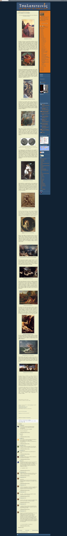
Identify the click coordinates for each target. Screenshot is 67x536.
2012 (41, 67)
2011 (41, 68)
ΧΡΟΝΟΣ (42, 174)
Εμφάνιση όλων (48, 134)
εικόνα (30, 148)
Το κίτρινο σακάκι (43, 55)
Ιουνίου (43, 44)
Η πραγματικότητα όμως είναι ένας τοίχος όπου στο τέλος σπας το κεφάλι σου (45, 128)
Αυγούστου (43, 42)
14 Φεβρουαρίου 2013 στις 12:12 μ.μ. (25, 432)
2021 (41, 29)
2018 (41, 31)
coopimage (42, 180)
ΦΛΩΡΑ (21, 438)
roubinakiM (21, 455)
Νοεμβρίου (43, 39)
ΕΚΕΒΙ (42, 164)
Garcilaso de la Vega (21, 407)
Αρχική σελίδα (27, 530)
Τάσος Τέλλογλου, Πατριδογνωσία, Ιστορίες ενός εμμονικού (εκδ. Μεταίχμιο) (45, 121)
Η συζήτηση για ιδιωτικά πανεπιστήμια (45, 117)
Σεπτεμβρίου (43, 41)
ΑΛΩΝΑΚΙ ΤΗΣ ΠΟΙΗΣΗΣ (45, 111)
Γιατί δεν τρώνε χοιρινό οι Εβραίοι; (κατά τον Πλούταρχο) (45, 109)
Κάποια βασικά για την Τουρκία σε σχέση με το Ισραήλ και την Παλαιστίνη (45, 106)
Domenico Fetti (25, 372)
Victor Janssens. (25, 305)
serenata (21, 425)
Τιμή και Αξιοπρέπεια (44, 54)
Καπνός (42, 53)
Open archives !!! (43, 184)
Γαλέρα (42, 162)
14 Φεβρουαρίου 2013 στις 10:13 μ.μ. (25, 459)
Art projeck (42, 175)
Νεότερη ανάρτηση (19, 530)
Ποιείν (41, 172)
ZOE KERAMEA (43, 189)
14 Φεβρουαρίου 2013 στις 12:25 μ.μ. (25, 436)
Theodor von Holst (25, 180)
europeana (42, 182)
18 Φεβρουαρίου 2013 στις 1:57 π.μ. (25, 496)
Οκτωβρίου (43, 40)
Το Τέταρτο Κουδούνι (45, 123)
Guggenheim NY (43, 183)
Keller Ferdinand (25, 334)
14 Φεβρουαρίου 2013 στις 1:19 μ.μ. (25, 443)
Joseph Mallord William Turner (23, 257)
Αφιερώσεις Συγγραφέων (45, 129)
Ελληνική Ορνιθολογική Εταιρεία (45, 165)
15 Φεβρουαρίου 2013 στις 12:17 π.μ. (25, 470)
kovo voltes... (22, 445)
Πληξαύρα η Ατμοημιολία (44, 56)
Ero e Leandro (25, 411)
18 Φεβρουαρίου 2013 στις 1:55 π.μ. (25, 475)
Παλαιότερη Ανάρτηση (35, 530)
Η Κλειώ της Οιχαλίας (44, 52)
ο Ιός (41, 171)
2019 (41, 30)
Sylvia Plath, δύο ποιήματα (45, 59)
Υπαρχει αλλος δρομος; (45, 116)
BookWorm (43, 132)
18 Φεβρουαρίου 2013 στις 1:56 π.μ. (25, 483)
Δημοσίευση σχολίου (21, 527)
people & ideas (29, 417)
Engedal (42, 181)
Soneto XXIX (25, 407)
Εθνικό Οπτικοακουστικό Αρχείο (45, 163)
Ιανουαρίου (43, 66)
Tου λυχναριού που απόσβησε (24, 12)
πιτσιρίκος (43, 104)
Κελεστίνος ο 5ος (43, 58)
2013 (41, 37)
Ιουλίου (43, 43)
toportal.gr (24, 417)
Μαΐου (42, 45)
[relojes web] (42, 81)
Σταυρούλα (21, 450)
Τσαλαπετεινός (22, 477)
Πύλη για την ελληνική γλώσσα (45, 173)
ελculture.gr (42, 166)
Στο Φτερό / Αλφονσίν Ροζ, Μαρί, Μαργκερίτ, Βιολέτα (45, 124)
